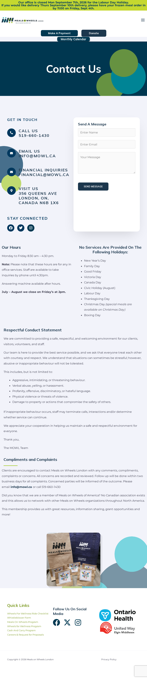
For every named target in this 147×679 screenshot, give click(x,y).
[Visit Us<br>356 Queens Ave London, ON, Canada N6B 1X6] (11, 190)
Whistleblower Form (19, 617)
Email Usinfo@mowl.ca (37, 153)
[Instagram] (78, 622)
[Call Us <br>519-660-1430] (11, 132)
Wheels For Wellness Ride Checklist (27, 613)
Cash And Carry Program (21, 630)
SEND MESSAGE (93, 186)
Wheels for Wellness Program (24, 626)
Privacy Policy (109, 659)
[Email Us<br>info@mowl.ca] (11, 153)
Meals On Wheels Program (22, 622)
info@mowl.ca (21, 487)
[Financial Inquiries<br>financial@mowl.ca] (11, 172)
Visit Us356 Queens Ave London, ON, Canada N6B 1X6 (39, 195)
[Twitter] (67, 622)
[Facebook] (56, 622)
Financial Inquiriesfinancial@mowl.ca (44, 172)
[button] (59, 33)
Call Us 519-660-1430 (34, 133)
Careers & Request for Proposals (25, 634)
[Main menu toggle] (143, 20)
